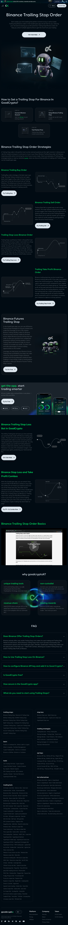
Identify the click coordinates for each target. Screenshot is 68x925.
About (43, 917)
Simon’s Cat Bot (7, 883)
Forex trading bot (8, 829)
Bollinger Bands (41, 737)
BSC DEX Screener (8, 806)
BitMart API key (41, 758)
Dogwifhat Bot (7, 824)
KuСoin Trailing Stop (8, 730)
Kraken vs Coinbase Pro (9, 744)
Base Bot (5, 798)
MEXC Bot (6, 860)
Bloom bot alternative (43, 785)
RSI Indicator (59, 737)
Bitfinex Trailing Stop (9, 717)
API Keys (40, 753)
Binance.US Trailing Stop (22, 715)
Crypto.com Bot (19, 811)
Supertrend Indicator (52, 739)
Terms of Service (46, 919)
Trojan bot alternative (54, 811)
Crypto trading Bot (8, 811)
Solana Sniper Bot (8, 888)
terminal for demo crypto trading (12, 894)
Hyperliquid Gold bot (18, 837)
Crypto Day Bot (23, 808)
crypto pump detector (21, 813)
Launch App (61, 5)
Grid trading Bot (7, 834)
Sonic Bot (23, 888)
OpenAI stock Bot (21, 865)
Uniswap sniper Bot (8, 899)
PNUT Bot (6, 873)
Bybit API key (59, 758)
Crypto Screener (21, 766)
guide (26, 158)
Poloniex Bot (12, 873)
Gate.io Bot (16, 832)
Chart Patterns (50, 737)
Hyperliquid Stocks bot (23, 839)
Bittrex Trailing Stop (22, 720)
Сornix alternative (51, 790)
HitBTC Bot (22, 834)
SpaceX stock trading (9, 886)
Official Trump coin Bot (9, 865)
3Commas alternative (43, 795)
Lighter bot (27, 847)
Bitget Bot (26, 801)
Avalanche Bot (7, 790)
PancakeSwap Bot (8, 868)
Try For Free (9, 369)
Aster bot (25, 788)
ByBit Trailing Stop (8, 723)
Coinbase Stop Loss (42, 717)
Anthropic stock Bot (8, 788)
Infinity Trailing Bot (52, 731)
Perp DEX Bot (23, 868)
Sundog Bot (15, 891)
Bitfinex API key (51, 756)
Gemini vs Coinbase (20, 749)
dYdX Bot (14, 824)
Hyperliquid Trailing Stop (10, 728)
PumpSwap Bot (19, 875)
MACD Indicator (41, 739)
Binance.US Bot (23, 793)
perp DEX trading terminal (10, 870)
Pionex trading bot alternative (45, 808)
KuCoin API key (50, 763)
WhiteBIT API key (58, 769)
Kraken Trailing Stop (23, 728)
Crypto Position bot (8, 813)
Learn (5, 742)
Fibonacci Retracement (43, 744)
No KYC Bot (25, 860)
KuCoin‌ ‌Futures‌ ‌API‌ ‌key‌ (43, 766)
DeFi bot (13, 819)
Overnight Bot (17, 863)
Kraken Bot (13, 847)
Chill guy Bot (6, 808)
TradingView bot (41, 731)
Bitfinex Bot (22, 798)
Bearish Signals (14, 769)
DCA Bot (5, 816)
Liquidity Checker (8, 774)
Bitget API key (59, 756)
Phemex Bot (22, 870)
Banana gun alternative (43, 788)
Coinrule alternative (42, 793)
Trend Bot (14, 896)
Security (44, 914)
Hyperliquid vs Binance (57, 798)
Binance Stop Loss (42, 715)
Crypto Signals (20, 763)
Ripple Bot (18, 881)
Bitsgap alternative (56, 788)
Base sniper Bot (13, 798)
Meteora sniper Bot (8, 855)
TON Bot (20, 896)
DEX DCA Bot (7, 819)
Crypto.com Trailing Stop (23, 725)
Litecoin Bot (20, 847)
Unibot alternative (42, 813)
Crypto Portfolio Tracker (9, 766)
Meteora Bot (24, 852)
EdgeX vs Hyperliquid (54, 793)
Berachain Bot (7, 793)
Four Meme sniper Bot (20, 829)
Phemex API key (49, 769)
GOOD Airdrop (59, 917)
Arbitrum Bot (18, 788)
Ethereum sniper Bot (17, 826)
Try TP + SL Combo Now (10, 509)
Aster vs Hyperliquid (42, 782)
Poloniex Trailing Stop (21, 730)
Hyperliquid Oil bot (8, 844)
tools (5, 761)
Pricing (31, 917)
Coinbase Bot (14, 808)
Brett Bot (22, 803)
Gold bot (15, 834)
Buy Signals (6, 769)
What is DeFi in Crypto (23, 744)
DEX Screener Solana (9, 821)
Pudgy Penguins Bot (8, 875)
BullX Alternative (41, 790)
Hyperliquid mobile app (9, 839)
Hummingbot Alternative (44, 798)
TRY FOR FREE (32, 35)
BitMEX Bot (6, 801)
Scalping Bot (24, 881)
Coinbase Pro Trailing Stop (21, 723)
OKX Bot (10, 863)
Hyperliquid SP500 (8, 842)
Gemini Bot (23, 832)
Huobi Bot (28, 834)
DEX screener (19, 771)
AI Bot (13, 790)
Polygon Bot (20, 873)
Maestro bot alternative (56, 803)
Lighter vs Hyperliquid (43, 803)
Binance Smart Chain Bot (10, 795)
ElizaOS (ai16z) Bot (23, 824)
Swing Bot (22, 891)
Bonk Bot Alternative (55, 785)
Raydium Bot (18, 878)
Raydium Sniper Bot (8, 881)
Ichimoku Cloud (53, 742)
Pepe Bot (16, 868)
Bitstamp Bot (7, 803)
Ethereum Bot (7, 826)
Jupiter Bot (27, 844)
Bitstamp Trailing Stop (9, 720)
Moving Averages (41, 734)
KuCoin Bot (6, 847)
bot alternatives (43, 777)
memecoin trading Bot (9, 857)
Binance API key (41, 756)
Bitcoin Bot (20, 801)
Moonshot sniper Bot (15, 860)
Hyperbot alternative (43, 801)
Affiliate (31, 919)
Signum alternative (42, 811)
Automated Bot (20, 790)
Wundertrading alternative (55, 813)
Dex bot (23, 816)
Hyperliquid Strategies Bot (21, 842)
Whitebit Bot (18, 899)
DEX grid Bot (20, 819)
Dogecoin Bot (19, 821)
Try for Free (6, 401)
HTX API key (60, 761)
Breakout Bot (15, 803)
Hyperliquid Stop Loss (43, 720)
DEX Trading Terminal (9, 771)
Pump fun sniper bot (9, 878)
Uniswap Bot (26, 896)
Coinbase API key (42, 761)
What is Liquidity (7, 747)
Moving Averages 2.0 (43, 742)
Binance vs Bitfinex (8, 752)
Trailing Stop (50, 734)
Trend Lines (58, 734)
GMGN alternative (55, 795)
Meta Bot (17, 855)
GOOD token (58, 914)
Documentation (33, 914)
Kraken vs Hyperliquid (55, 801)
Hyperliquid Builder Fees (9, 776)
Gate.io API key (51, 761)
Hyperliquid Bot (7, 837)
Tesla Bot (24, 894)
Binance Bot (15, 793)
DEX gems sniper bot (14, 816)
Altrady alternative (42, 780)
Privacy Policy (45, 922)
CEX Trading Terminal (9, 763)
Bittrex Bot (13, 801)
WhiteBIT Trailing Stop (9, 733)
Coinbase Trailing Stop (9, 725)
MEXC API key (54, 766)
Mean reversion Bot (8, 850)
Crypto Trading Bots (8, 749)
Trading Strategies (43, 729)
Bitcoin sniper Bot (23, 795)
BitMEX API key (50, 758)
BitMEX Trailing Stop (20, 717)
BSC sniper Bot (18, 806)
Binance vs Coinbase (20, 752)
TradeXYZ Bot (7, 896)
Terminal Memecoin (18, 774)
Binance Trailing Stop (9, 715)
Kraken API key (41, 763)
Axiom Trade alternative (55, 782)
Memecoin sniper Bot (22, 857)
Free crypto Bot (7, 832)
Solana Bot (17, 888)
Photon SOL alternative (43, 806)
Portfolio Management (19, 747)
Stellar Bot (19, 886)
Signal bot (16, 883)
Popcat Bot (27, 873)
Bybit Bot (25, 806)
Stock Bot (25, 886)
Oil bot (5, 863)
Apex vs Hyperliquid (53, 780)
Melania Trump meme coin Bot (11, 852)
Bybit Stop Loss (52, 715)
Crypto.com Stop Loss (55, 717)
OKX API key (40, 769)
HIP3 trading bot (19, 844)
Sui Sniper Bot (7, 891)
